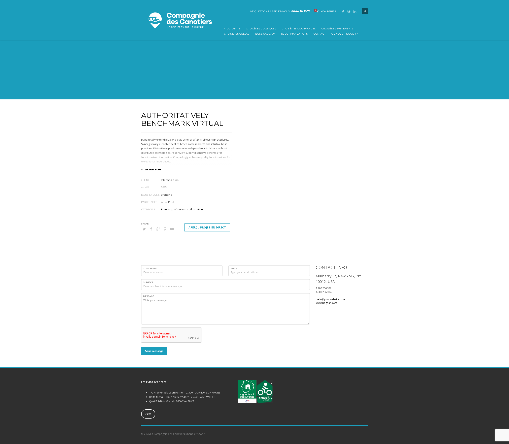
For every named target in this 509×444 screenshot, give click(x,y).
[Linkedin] (355, 11)
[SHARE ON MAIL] (172, 229)
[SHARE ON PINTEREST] (165, 229)
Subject (148, 282)
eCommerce (181, 209)
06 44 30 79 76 (300, 11)
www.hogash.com (326, 303)
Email (233, 268)
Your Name (150, 268)
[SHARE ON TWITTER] (144, 229)
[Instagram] (349, 11)
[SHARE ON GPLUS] (158, 229)
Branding (166, 209)
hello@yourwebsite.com (330, 299)
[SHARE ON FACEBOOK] (151, 229)
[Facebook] (343, 11)
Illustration (196, 209)
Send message (154, 351)
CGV (148, 414)
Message (148, 296)
